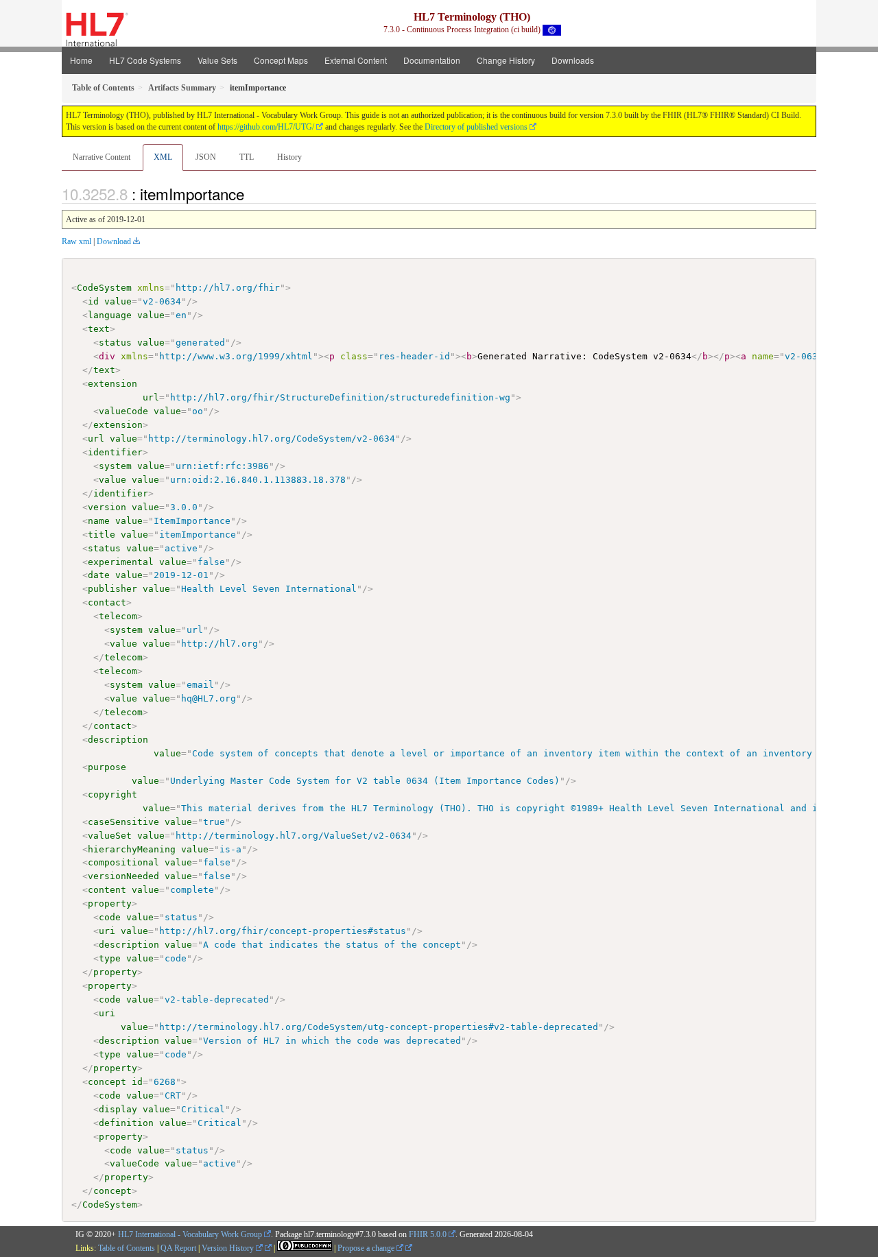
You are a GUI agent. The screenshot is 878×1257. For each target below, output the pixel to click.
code (110, 917)
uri (107, 931)
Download (114, 241)
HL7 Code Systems (145, 60)
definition (126, 1123)
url (151, 397)
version (107, 507)
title (101, 534)
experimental (121, 562)
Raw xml (76, 241)
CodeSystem (104, 288)
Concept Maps (281, 60)
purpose (107, 767)
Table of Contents (126, 1248)
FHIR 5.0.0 (428, 1234)
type (110, 958)
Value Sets (217, 60)
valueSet (110, 835)
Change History (506, 60)
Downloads (572, 60)
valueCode (123, 411)
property (110, 903)
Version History (229, 1248)
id (93, 301)
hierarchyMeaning (132, 849)
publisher (112, 589)
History (289, 157)
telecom (118, 616)
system (115, 466)
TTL (246, 157)
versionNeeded (123, 876)
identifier (115, 452)
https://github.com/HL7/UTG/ (265, 127)
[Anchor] (251, 193)
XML (163, 157)
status (115, 342)
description (118, 739)
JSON (205, 157)
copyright (112, 794)
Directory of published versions (476, 127)
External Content (355, 60)
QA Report (178, 1248)
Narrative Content (101, 157)
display (118, 1109)
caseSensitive (123, 822)
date (99, 575)
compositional (123, 862)
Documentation (431, 60)
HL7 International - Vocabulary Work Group (190, 1234)
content (107, 890)
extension (112, 384)
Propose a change (366, 1248)
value (118, 301)
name (99, 521)
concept (107, 1082)
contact (107, 602)
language (110, 315)
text (99, 329)
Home (81, 60)
